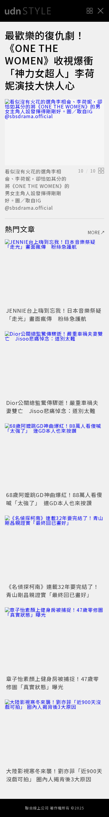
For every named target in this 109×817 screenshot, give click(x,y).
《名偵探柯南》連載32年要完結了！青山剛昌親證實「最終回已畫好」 (52, 591)
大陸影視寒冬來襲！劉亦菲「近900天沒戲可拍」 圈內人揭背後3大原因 (54, 775)
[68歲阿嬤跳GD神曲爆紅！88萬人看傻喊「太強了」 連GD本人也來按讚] (54, 456)
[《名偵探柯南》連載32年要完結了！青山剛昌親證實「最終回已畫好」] (54, 548)
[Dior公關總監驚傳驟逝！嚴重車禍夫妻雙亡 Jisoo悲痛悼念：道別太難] (54, 364)
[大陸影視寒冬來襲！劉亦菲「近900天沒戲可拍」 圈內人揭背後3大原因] (54, 732)
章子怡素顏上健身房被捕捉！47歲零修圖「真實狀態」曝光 (52, 683)
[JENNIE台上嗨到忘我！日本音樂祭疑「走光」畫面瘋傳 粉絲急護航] (54, 272)
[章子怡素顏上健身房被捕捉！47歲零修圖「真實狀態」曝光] (54, 640)
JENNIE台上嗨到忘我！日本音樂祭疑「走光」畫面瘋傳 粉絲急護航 (53, 314)
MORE (94, 232)
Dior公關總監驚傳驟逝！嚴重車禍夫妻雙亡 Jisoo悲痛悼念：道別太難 (52, 407)
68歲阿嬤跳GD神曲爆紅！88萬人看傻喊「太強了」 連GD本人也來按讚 (54, 499)
